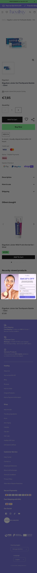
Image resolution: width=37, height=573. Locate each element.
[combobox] (21, 291)
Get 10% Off (27, 297)
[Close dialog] (35, 275)
